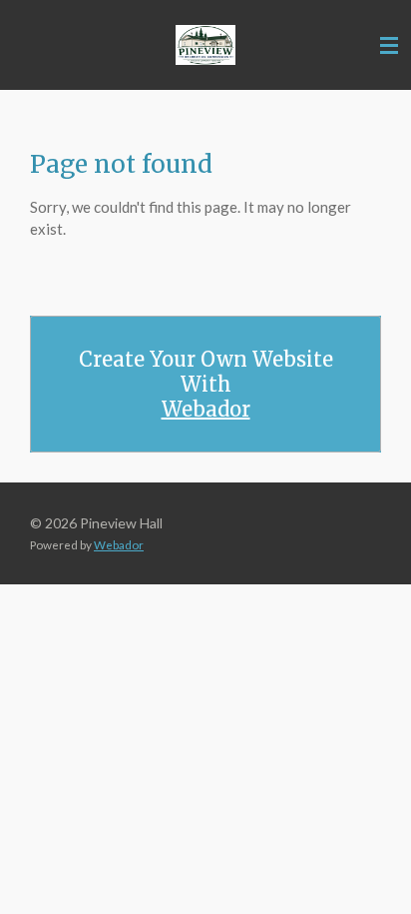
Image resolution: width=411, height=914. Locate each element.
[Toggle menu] (389, 45)
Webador (206, 409)
